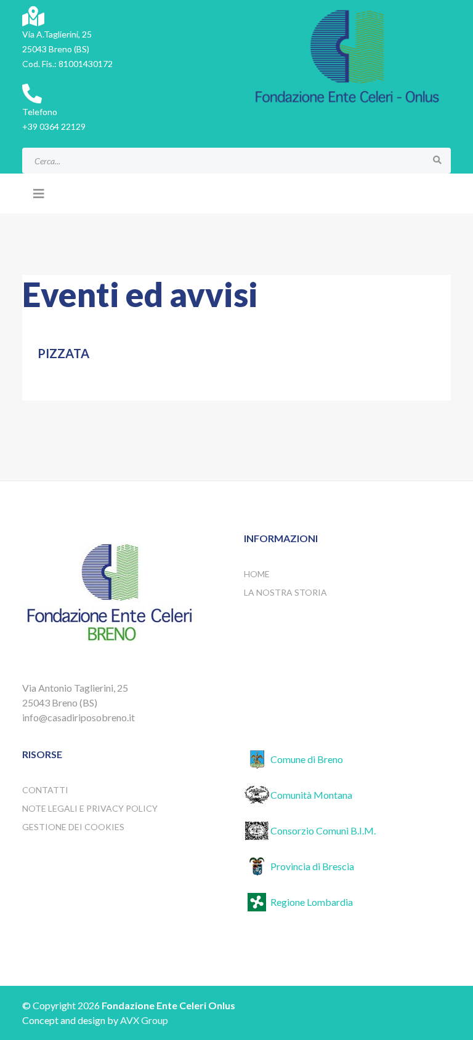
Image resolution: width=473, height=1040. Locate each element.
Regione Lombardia (311, 902)
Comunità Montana (311, 795)
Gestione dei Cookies (73, 827)
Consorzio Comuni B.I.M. (323, 830)
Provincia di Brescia (312, 866)
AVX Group (144, 1020)
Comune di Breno (306, 759)
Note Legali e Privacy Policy (90, 808)
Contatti (45, 790)
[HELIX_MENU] (38, 193)
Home (257, 574)
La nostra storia (285, 592)
